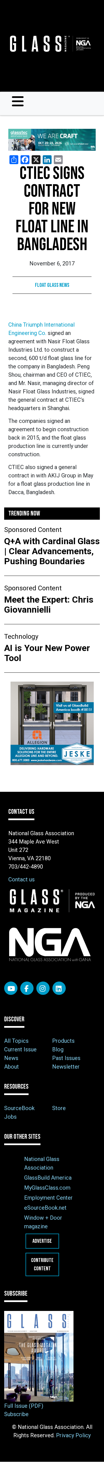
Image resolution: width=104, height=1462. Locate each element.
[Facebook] (27, 988)
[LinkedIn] (59, 988)
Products (63, 1040)
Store (59, 1108)
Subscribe (16, 1414)
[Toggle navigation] (18, 101)
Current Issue (20, 1049)
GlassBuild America (48, 1177)
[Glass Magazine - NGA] (49, 43)
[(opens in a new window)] (52, 140)
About (11, 1066)
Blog (58, 1049)
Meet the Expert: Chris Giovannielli (48, 604)
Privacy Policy (73, 1435)
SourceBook (19, 1108)
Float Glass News (52, 285)
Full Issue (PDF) (23, 1405)
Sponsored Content (33, 530)
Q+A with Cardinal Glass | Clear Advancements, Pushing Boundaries (52, 551)
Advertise (42, 1241)
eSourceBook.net (45, 1207)
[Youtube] (10, 988)
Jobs (10, 1116)
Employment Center (48, 1197)
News (11, 1058)
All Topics (16, 1040)
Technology (21, 636)
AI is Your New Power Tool (47, 653)
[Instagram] (43, 988)
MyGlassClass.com (47, 1187)
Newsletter (66, 1066)
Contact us (21, 879)
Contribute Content (42, 1264)
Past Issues (66, 1058)
